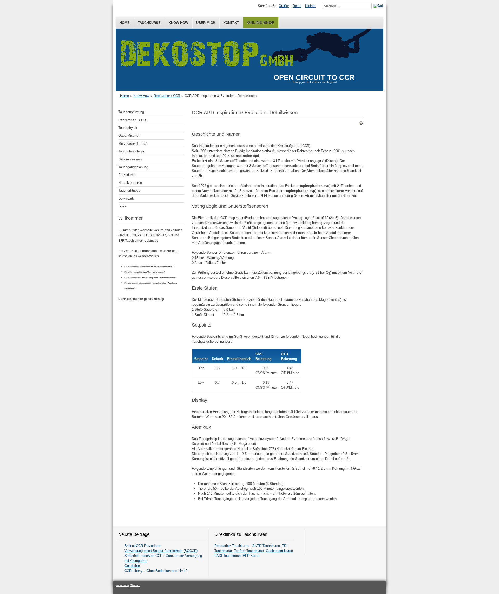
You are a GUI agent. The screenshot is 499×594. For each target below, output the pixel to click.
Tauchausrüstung (131, 112)
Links (122, 206)
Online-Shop (260, 22)
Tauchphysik (127, 128)
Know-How (178, 23)
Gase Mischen (129, 136)
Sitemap (135, 585)
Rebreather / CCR (167, 96)
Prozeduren (126, 175)
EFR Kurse (251, 556)
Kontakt (231, 23)
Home (125, 23)
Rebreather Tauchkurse (231, 546)
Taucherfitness (129, 190)
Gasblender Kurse (279, 551)
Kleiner (310, 6)
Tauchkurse (149, 23)
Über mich (205, 23)
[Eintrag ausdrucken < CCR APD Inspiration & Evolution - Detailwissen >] (361, 124)
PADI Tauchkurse (227, 556)
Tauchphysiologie (131, 151)
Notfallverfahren (130, 183)
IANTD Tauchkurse (265, 546)
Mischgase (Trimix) (132, 143)
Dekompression (130, 159)
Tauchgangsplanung (133, 167)
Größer (284, 6)
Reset (297, 6)
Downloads (126, 198)
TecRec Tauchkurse (249, 551)
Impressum (122, 585)
